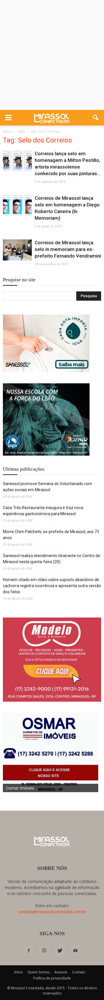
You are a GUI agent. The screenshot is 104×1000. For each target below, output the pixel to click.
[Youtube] (75, 951)
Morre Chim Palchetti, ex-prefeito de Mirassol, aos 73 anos (51, 534)
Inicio (7, 131)
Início (18, 972)
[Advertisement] (52, 55)
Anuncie (60, 972)
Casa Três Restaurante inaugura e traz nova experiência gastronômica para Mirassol (43, 510)
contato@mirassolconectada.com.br (52, 911)
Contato (78, 972)
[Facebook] (28, 951)
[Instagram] (44, 951)
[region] (46, 343)
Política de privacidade (52, 978)
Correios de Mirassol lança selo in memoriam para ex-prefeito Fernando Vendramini (68, 249)
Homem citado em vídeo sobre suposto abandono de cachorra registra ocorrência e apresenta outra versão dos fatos (52, 585)
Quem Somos (38, 972)
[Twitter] (60, 951)
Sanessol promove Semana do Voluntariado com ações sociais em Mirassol (47, 486)
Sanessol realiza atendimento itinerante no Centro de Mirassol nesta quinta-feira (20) (51, 558)
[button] (96, 117)
